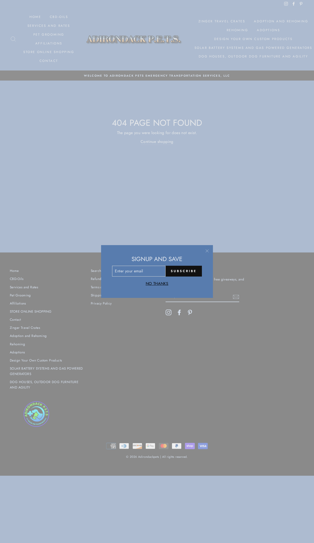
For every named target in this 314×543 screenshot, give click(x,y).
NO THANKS (157, 283)
